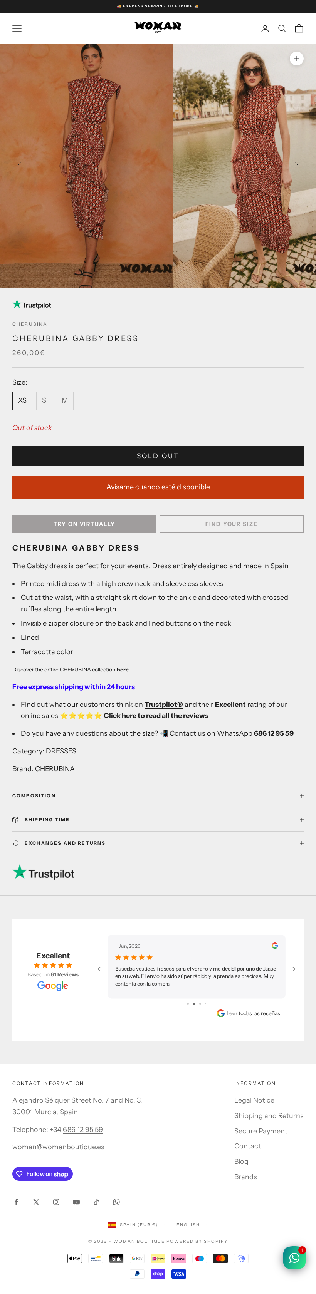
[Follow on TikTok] (96, 1202)
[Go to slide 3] (200, 1004)
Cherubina (29, 324)
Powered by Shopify (197, 1241)
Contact (247, 1146)
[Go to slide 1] (188, 1004)
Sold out (158, 456)
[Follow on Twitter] (36, 1202)
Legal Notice (254, 1100)
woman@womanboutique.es (58, 1147)
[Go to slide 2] (194, 1004)
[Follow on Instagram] (56, 1202)
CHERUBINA (55, 769)
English (188, 1224)
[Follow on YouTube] (76, 1202)
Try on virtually (84, 524)
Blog (241, 1161)
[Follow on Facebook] (16, 1202)
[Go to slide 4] (205, 1003)
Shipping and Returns (269, 1116)
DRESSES (61, 751)
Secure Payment (260, 1131)
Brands (245, 1177)
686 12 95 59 (83, 1129)
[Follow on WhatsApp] (116, 1202)
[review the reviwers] (275, 945)
